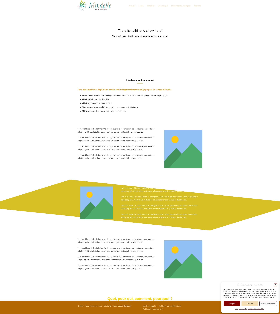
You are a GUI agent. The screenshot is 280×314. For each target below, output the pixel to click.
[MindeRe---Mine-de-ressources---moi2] (100, 5)
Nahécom (127, 306)
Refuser (250, 304)
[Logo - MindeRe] (82, 5)
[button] (276, 285)
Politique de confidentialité (256, 309)
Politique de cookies (241, 309)
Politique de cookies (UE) (153, 309)
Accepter (232, 304)
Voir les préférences (268, 304)
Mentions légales (150, 306)
